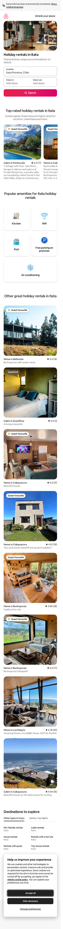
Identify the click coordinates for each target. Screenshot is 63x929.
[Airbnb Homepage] (6, 16)
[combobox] (30, 73)
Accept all (30, 893)
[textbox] (17, 83)
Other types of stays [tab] (14, 818)
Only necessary (30, 901)
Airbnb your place (45, 16)
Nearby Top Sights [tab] (38, 818)
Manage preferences (30, 909)
